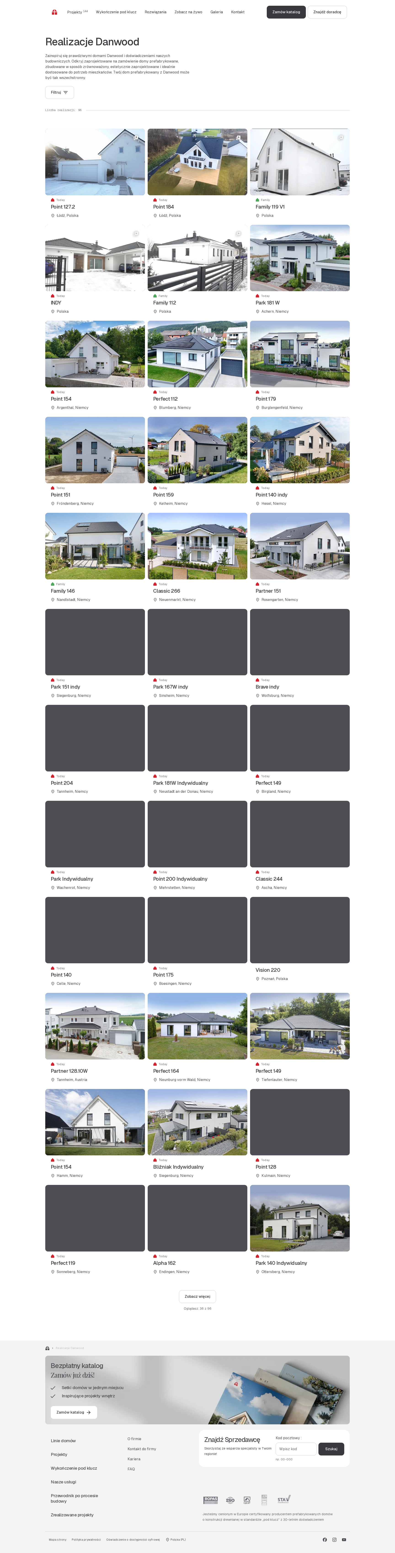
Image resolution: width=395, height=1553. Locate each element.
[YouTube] (344, 1540)
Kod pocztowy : (289, 1438)
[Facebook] (325, 1540)
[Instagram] (334, 1540)
